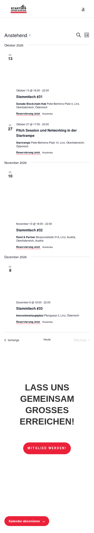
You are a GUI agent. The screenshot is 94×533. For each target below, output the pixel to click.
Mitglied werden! (47, 448)
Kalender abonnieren (24, 521)
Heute (47, 339)
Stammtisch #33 (29, 308)
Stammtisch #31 (29, 96)
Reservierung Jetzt (28, 113)
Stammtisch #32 (29, 229)
